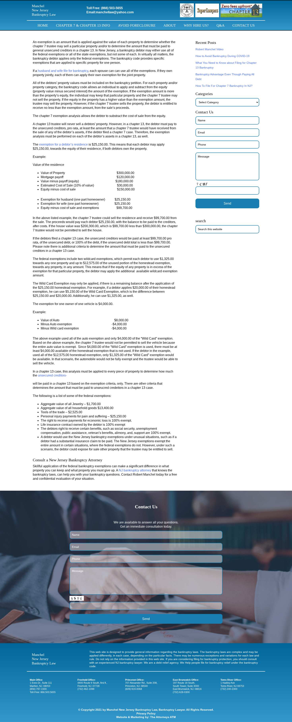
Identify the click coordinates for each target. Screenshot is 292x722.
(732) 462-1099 (85, 689)
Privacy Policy (146, 713)
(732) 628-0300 (181, 692)
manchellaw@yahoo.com (115, 12)
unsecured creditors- (52, 375)
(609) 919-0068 (133, 689)
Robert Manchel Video (209, 49)
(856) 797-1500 (38, 689)
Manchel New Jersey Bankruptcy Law (44, 10)
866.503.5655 (48, 692)
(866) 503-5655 (112, 8)
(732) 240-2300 (228, 689)
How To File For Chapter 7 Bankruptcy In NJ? (223, 85)
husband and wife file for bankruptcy (63, 70)
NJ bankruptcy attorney (135, 470)
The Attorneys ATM (163, 717)
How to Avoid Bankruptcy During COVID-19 (222, 56)
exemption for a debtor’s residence (63, 144)
